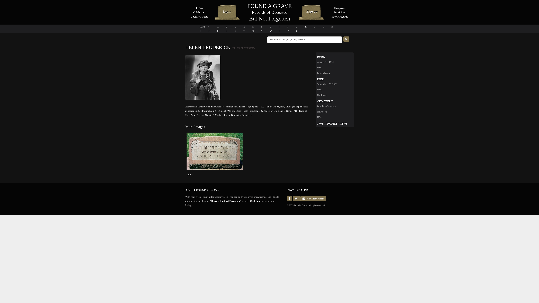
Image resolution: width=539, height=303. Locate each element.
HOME (202, 27)
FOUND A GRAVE (269, 6)
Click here (255, 201)
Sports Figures (339, 16)
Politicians (340, 12)
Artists (199, 8)
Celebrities (199, 12)
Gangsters (339, 8)
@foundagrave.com (314, 199)
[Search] (346, 39)
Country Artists (199, 16)
